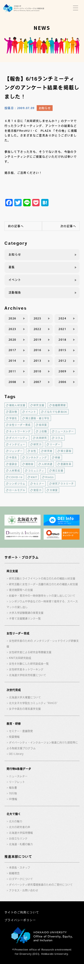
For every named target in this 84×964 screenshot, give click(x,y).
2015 (62, 350)
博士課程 (66, 451)
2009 (62, 371)
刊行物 (13, 793)
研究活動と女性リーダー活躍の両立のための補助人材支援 (43, 584)
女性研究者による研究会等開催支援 (30, 652)
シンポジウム (17, 483)
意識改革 (66, 464)
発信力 (37, 490)
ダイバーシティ (18, 438)
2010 (37, 371)
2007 (37, 381)
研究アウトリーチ (63, 483)
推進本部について (18, 856)
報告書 (13, 787)
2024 (62, 318)
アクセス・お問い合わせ (23, 890)
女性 (33, 451)
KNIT (34, 477)
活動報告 (15, 292)
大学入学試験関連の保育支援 (26, 612)
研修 (57, 457)
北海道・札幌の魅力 (21, 844)
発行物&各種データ (19, 768)
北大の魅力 (15, 821)
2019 (37, 339)
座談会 (13, 464)
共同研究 (41, 438)
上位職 (43, 431)
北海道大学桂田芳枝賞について (27, 675)
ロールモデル (17, 490)
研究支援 (38, 405)
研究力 (37, 444)
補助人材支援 (17, 405)
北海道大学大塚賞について (25, 697)
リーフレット (17, 782)
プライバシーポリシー (20, 920)
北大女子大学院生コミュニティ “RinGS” (33, 703)
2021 (62, 329)
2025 (37, 318)
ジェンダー (16, 451)
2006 (62, 381)
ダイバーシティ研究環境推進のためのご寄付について (41, 884)
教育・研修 (14, 723)
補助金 (29, 464)
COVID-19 (16, 477)
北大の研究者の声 (19, 827)
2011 (12, 371)
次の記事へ (68, 226)
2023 (12, 329)
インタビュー (17, 444)
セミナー (38, 483)
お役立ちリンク (18, 838)
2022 (37, 329)
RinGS (49, 477)
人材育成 (14, 470)
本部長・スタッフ (19, 867)
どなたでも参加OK (55, 412)
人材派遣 (47, 464)
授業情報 (14, 736)
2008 (12, 381)
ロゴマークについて (21, 879)
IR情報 (13, 799)
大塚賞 (54, 490)
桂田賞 (43, 425)
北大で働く (14, 813)
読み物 (13, 412)
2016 (37, 350)
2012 (62, 360)
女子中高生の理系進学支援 (25, 708)
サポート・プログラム (21, 557)
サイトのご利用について (21, 912)
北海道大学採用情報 (21, 832)
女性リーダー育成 (20, 425)
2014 (12, 360)
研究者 (48, 451)
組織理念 (14, 873)
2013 (37, 360)
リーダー (55, 444)
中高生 (13, 457)
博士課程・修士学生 (37, 418)
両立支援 (57, 470)
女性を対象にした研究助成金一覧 (29, 663)
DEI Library (16, 754)
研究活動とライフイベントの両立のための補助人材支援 (42, 578)
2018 (62, 339)
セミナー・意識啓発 (21, 731)
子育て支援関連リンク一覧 (25, 618)
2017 (12, 350)
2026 (12, 318)
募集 (12, 267)
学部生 (13, 418)
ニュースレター (64, 431)
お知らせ (45, 108)
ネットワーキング (20, 431)
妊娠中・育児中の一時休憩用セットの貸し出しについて (42, 595)
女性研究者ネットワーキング (26, 669)
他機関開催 (59, 405)
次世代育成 (14, 689)
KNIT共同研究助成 (20, 658)
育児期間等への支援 (21, 590)
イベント (15, 279)
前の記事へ (16, 226)
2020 (12, 339)
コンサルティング (36, 457)
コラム (59, 438)
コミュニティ (36, 470)
